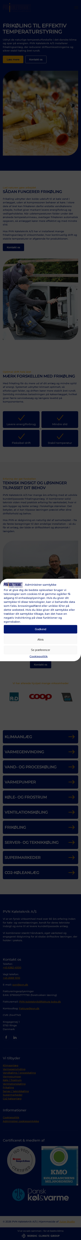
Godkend (40, 629)
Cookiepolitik (39, 656)
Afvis (40, 639)
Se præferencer (40, 649)
